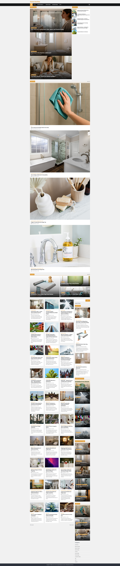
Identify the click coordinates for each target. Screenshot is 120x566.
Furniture (32, 292)
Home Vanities (35, 1)
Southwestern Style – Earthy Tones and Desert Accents (36, 312)
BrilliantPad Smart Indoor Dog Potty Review (42, 294)
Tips (60, 4)
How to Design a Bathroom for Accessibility (39, 174)
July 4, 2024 (67, 295)
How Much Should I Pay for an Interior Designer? (43, 76)
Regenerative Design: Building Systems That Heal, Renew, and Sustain (83, 11)
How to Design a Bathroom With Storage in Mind (82, 486)
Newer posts (72, 524)
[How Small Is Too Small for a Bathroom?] (82, 358)
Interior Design (40, 4)
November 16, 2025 (38, 77)
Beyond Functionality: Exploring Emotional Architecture (65, 404)
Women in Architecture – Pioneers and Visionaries (51, 404)
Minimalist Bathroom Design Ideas (37, 269)
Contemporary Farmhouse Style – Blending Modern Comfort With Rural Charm (36, 381)
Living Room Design (77, 556)
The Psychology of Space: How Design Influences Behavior (82, 23)
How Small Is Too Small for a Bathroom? (41, 53)
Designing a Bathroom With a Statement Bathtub (36, 492)
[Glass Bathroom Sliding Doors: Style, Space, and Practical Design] (82, 312)
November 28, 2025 (38, 54)
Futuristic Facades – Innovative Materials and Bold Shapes (51, 312)
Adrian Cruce (33, 30)
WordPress (71, 564)
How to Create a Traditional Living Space (36, 515)
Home (35, 4)
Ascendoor (63, 564)
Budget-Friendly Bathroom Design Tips (38, 222)
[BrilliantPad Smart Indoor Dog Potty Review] (82, 335)
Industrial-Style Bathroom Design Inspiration (51, 492)
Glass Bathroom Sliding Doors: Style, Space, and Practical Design (47, 29)
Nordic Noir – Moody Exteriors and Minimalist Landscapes (67, 381)
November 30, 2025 (38, 295)
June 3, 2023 (37, 176)
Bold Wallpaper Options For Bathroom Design (51, 470)
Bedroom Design (77, 548)
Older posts (32, 524)
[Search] (89, 4)
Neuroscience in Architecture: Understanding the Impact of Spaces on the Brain (83, 15)
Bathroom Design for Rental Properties (36, 470)
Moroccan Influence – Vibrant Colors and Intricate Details (66, 335)
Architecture (48, 4)
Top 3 (75, 560)
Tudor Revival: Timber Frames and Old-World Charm (51, 358)
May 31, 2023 (37, 270)
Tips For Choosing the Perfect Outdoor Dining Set (51, 515)
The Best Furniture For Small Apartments (71, 294)
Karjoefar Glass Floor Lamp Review (70, 283)
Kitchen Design (77, 554)
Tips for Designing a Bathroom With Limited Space (67, 427)
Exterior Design (55, 4)
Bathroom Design (34, 51)
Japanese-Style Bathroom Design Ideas (51, 448)
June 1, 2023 (37, 223)
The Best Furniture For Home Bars (66, 515)
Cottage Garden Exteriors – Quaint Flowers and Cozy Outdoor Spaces (36, 335)
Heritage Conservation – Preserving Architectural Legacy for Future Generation (83, 19)
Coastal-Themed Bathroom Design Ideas (66, 492)
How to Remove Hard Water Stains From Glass (40, 127)
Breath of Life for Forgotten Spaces (51, 427)
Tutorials (76, 561)
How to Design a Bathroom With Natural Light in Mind (66, 470)
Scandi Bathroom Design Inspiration (35, 427)
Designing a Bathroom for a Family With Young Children (66, 448)
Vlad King (33, 176)
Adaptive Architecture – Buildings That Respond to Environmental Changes (82, 27)
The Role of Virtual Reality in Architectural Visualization (36, 404)
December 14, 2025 (38, 30)
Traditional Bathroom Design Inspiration (81, 498)
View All (88, 81)
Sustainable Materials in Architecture (82, 31)
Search (88, 300)
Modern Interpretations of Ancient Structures (36, 448)
